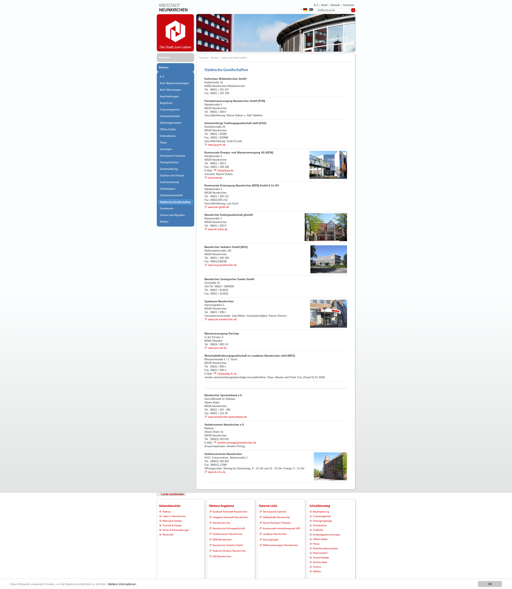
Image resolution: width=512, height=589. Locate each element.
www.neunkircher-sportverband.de (227, 416)
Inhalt (324, 5)
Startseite (348, 5)
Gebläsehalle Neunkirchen (276, 517)
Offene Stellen (168, 129)
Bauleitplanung (321, 511)
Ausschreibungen (169, 96)
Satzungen (166, 149)
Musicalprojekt (270, 539)
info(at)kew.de (225, 170)
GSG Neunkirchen (222, 556)
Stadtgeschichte (169, 162)
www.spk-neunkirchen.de (222, 319)
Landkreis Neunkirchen (275, 534)
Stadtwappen (167, 188)
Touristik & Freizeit (172, 525)
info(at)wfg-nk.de (227, 373)
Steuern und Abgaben (172, 215)
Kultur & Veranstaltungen (176, 530)
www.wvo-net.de (217, 347)
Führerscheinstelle (170, 116)
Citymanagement (170, 109)
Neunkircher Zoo (221, 522)
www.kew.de (215, 177)
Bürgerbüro (166, 103)
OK (490, 584)
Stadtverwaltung (169, 182)
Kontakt (335, 5)
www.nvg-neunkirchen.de (222, 265)
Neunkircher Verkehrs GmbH (228, 545)
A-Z (316, 5)
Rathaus (164, 67)
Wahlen (164, 221)
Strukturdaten (320, 562)
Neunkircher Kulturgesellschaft (229, 528)
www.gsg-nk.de (216, 144)
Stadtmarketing (169, 169)
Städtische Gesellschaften (175, 202)
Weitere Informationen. (122, 584)
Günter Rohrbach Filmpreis (277, 522)
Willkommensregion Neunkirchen (280, 545)
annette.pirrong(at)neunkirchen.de (236, 442)
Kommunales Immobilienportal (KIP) (281, 528)
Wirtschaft (168, 534)
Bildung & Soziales (172, 520)
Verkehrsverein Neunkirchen (227, 534)
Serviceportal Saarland (172, 155)
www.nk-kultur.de (217, 229)
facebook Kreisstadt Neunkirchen (230, 511)
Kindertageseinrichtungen (326, 534)
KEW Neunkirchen (222, 539)
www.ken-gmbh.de (218, 207)
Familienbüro (320, 525)
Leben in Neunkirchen (174, 516)
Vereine (317, 566)
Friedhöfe (318, 530)
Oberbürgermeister (171, 122)
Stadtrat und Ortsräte (172, 175)
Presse (163, 142)
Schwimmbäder (321, 557)
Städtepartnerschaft (171, 195)
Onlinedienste (168, 136)
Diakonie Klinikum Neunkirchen (229, 550)
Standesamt (167, 208)
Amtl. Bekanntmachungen (174, 83)
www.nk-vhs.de (216, 472)
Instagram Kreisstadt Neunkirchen (230, 517)
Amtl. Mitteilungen (170, 90)
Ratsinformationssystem (325, 548)
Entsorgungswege (322, 520)
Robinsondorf (320, 553)
